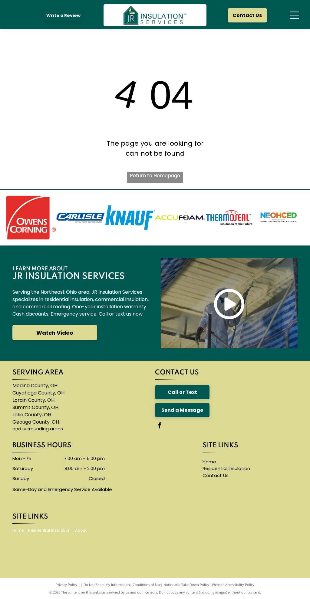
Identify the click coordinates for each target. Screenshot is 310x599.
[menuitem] (20, 530)
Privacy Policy (66, 584)
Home (209, 462)
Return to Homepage (155, 175)
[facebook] (159, 426)
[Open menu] (294, 15)
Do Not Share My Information (107, 584)
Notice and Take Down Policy (186, 584)
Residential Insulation (226, 468)
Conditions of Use (147, 584)
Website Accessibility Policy (233, 584)
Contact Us (216, 475)
